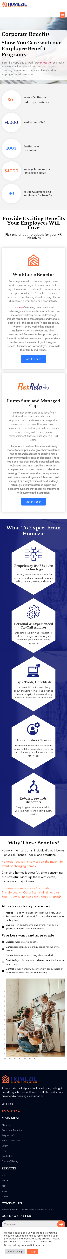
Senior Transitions (11, 1140)
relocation (46, 63)
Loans (5, 1196)
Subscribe (61, 1224)
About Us (7, 1125)
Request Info (8, 1135)
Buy (4, 1175)
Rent (4, 1186)
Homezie (18, 307)
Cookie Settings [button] (15, 1251)
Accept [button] (32, 1251)
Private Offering (10, 1161)
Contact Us (7, 1156)
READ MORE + (11, 1112)
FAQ (4, 1151)
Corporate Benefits (12, 1130)
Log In (5, 1145)
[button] (62, 15)
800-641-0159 (17, 1209)
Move (4, 1191)
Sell (3, 1180)
